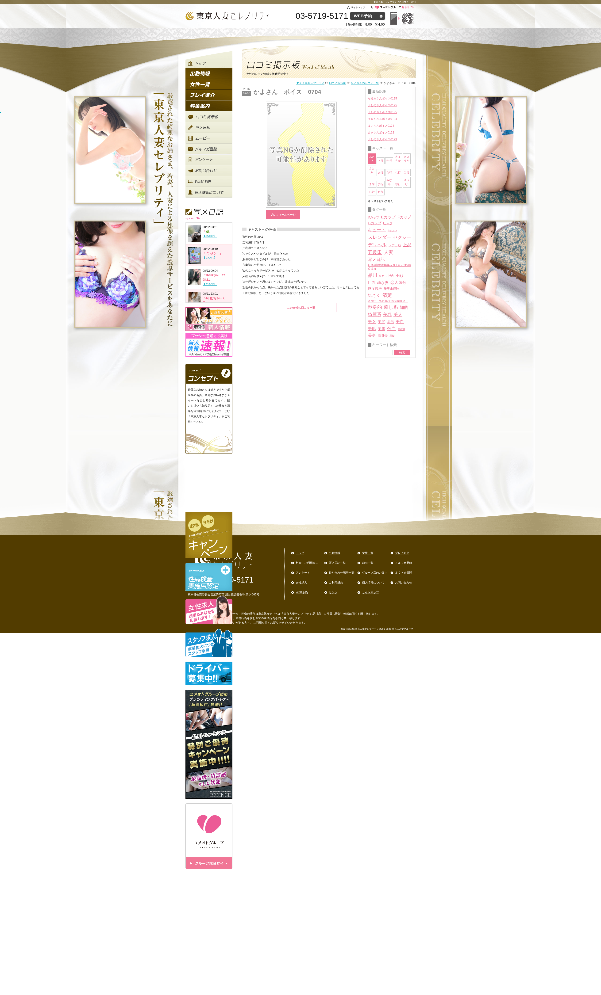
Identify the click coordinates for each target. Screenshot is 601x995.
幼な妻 (383, 283)
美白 (400, 321)
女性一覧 (367, 553)
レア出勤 (395, 245)
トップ (300, 553)
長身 (372, 335)
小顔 (399, 275)
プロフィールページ (283, 214)
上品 (407, 244)
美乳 (387, 314)
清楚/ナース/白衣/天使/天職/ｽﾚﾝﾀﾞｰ (388, 301)
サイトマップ (360, 7)
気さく (374, 295)
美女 (372, 322)
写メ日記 (376, 259)
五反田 (375, 252)
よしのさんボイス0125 (382, 105)
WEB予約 (363, 16)
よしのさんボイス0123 (382, 139)
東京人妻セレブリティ (310, 83)
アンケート (303, 572)
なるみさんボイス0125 (382, 98)
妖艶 (381, 275)
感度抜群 (375, 288)
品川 (372, 275)
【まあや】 (210, 284)
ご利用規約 (336, 582)
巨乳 (371, 282)
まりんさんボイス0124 (382, 119)
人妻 (388, 252)
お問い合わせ (403, 582)
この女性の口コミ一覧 (301, 307)
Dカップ (373, 217)
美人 (397, 314)
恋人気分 (398, 282)
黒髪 (392, 335)
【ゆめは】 (210, 236)
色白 (391, 328)
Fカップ (404, 217)
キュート (377, 229)
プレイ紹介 (402, 553)
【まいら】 (210, 257)
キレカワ (392, 230)
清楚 (387, 295)
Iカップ (387, 223)
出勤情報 (334, 553)
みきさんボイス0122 (381, 132)
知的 (404, 307)
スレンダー (379, 237)
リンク (333, 592)
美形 (390, 322)
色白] (401, 329)
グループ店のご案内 (374, 572)
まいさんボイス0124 (381, 125)
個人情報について (373, 582)
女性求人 (301, 582)
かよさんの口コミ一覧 (365, 83)
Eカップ (388, 217)
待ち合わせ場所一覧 (341, 572)
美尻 (381, 322)
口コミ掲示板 (337, 83)
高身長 (383, 335)
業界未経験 (391, 288)
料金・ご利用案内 (307, 562)
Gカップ (374, 223)
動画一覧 (367, 562)
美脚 (381, 329)
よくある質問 (403, 572)
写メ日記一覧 (337, 562)
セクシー (402, 237)
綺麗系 (374, 314)
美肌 (372, 328)
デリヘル (377, 244)
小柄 (390, 276)
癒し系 (391, 307)
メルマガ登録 (403, 562)
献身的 (375, 307)
